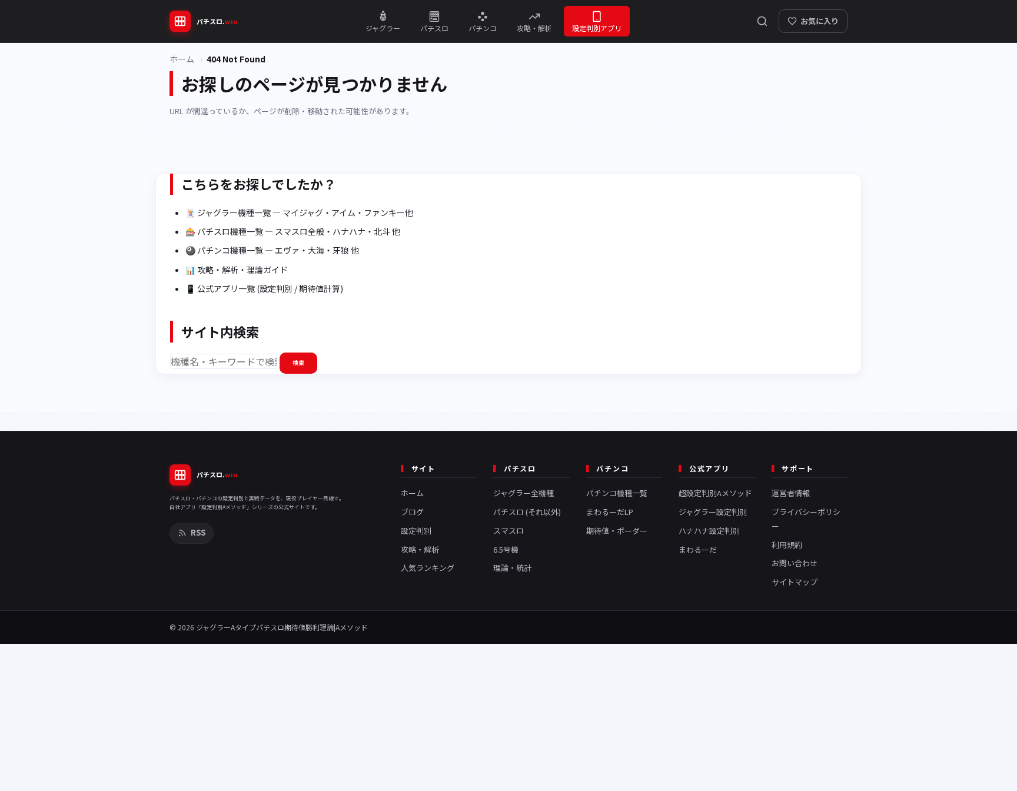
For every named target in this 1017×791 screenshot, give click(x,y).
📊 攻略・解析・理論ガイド (236, 269)
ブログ (412, 511)
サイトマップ (794, 581)
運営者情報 (791, 492)
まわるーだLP (609, 511)
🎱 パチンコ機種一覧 (224, 250)
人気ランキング (427, 567)
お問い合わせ (794, 563)
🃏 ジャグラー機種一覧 (228, 212)
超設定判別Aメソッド (715, 492)
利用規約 (787, 544)
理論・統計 (512, 567)
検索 (298, 362)
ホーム (182, 59)
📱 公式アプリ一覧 (220, 288)
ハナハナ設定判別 (709, 530)
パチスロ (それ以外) (527, 511)
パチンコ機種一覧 (616, 492)
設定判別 (416, 530)
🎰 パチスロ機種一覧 (224, 231)
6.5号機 (506, 549)
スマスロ (508, 530)
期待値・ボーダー (616, 530)
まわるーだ (698, 549)
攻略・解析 (420, 549)
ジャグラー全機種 (523, 492)
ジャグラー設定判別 (713, 511)
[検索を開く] (762, 21)
